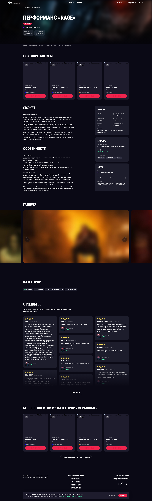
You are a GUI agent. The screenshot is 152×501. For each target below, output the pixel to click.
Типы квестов (76, 479)
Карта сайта (76, 488)
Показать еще (76, 392)
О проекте (76, 482)
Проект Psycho (111, 88)
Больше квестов (66, 45)
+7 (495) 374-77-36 (131, 2)
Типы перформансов (76, 476)
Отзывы (57, 45)
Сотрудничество (76, 485)
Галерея (41, 45)
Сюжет (25, 45)
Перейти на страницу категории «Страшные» (76, 457)
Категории (49, 45)
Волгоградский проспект (55, 289)
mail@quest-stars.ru (121, 479)
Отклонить (112, 495)
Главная (27, 7)
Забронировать (35, 96)
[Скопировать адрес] (125, 178)
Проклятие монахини (60, 88)
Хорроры (40, 289)
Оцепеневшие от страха (88, 88)
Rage (31, 365)
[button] (27, 239)
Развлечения (72, 289)
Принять (122, 495)
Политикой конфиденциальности (71, 496)
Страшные (33, 7)
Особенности (33, 45)
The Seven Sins (30, 88)
